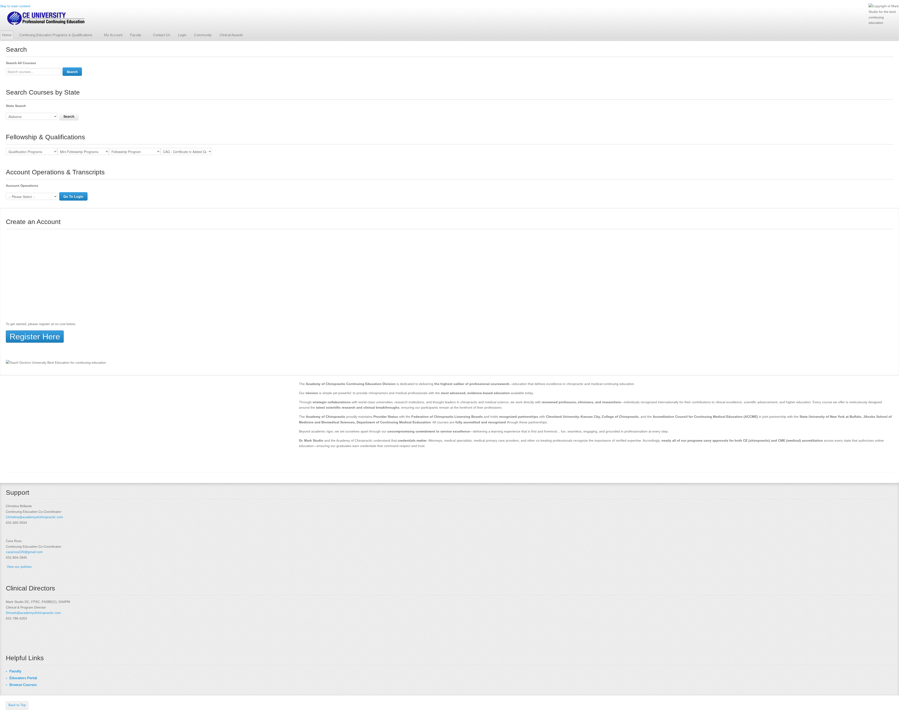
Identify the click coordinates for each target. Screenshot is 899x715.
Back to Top (17, 705)
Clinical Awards (231, 35)
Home (6, 35)
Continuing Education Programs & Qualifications (55, 35)
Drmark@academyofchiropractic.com (33, 613)
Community (203, 35)
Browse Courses (23, 685)
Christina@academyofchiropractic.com (34, 517)
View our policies (19, 566)
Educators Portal (23, 678)
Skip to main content (15, 6)
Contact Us (161, 35)
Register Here (35, 336)
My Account (113, 35)
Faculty (135, 35)
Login (182, 35)
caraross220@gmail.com (24, 552)
